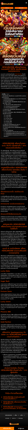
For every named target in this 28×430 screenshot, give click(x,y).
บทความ (14, 418)
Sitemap (20, 418)
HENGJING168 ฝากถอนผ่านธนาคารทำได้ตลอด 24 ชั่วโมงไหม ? (13, 408)
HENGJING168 (18, 74)
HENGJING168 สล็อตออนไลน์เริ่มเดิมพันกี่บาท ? (14, 403)
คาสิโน (21, 415)
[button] (26, 3)
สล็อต (16, 415)
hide (8, 94)
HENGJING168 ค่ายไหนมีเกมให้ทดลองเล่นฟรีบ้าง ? (14, 398)
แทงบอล (7, 418)
